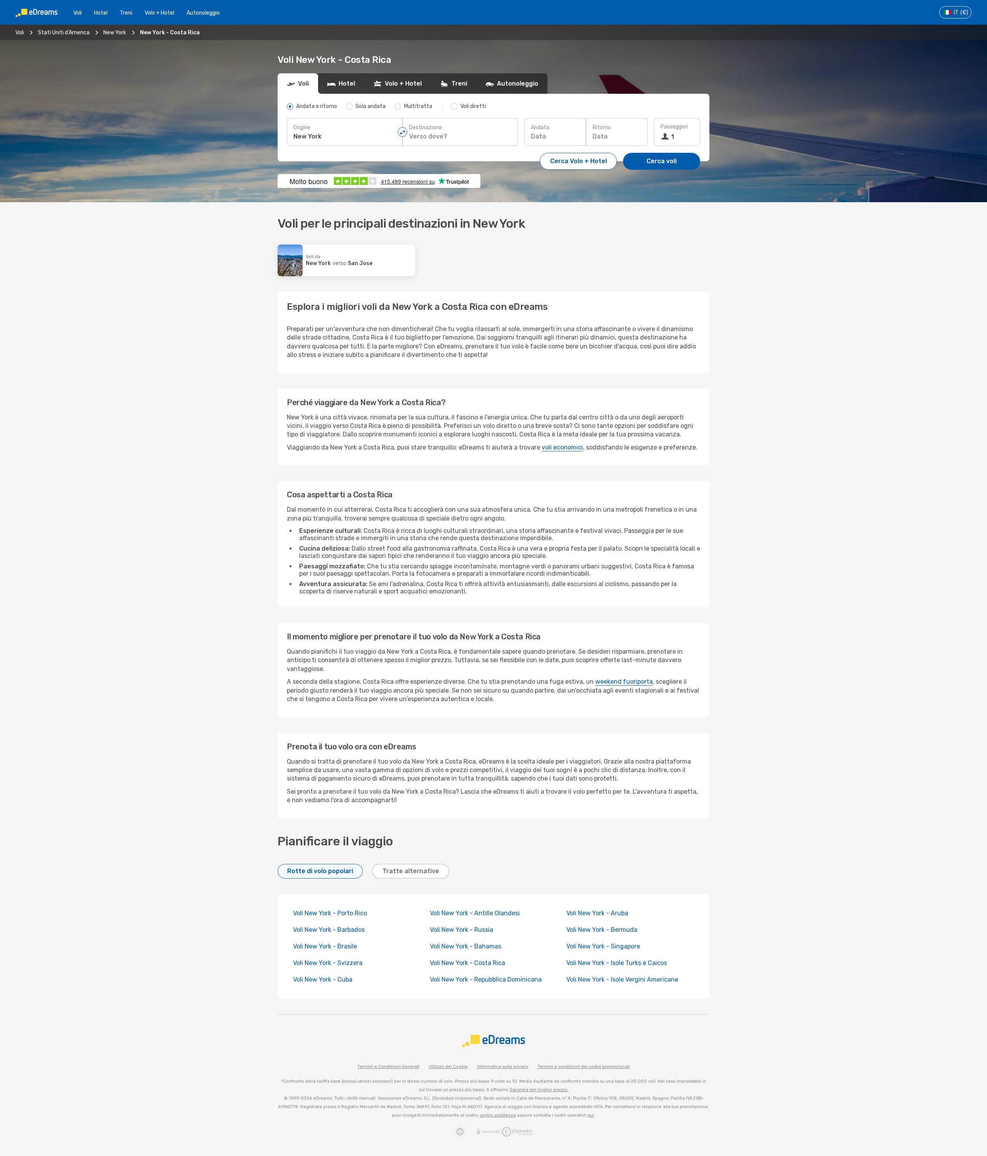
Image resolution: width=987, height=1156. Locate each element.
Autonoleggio (203, 13)
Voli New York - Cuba (322, 979)
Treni (126, 13)
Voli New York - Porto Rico (330, 913)
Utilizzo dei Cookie (448, 1066)
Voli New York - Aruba (597, 913)
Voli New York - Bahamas (465, 946)
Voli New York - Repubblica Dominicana (486, 979)
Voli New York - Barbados (329, 929)
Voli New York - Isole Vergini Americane (622, 979)
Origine (301, 127)
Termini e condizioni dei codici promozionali (583, 1066)
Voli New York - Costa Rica (467, 963)
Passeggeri (674, 126)
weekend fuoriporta (624, 681)
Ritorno (602, 127)
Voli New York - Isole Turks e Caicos (616, 963)
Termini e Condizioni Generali (388, 1066)
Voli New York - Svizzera (327, 963)
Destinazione (425, 127)
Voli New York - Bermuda (601, 929)
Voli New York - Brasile (325, 946)
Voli (77, 13)
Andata (540, 127)
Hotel (101, 13)
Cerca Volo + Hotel (578, 161)
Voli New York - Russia (461, 929)
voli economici (562, 447)
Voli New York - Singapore (603, 946)
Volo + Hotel (159, 13)
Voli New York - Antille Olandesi (475, 913)
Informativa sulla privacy (502, 1066)
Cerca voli (662, 161)
